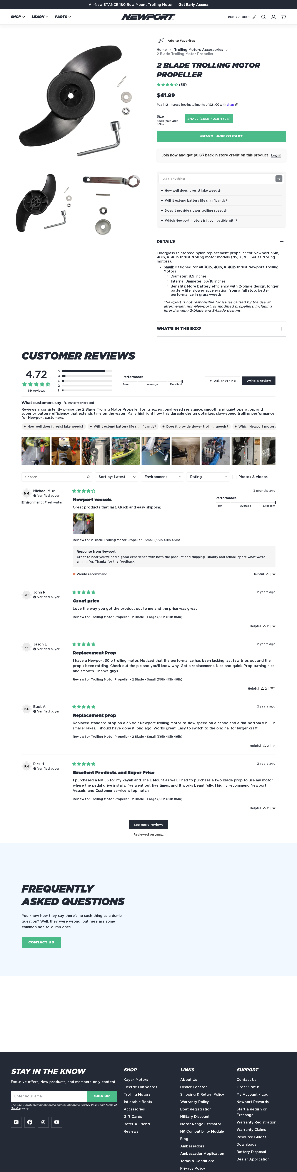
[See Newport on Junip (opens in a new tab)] (159, 834)
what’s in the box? (179, 329)
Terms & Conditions (197, 1161)
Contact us (41, 942)
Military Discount (195, 1117)
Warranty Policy (194, 1102)
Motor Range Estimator (200, 1124)
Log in (276, 155)
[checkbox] (253, 477)
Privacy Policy (89, 1105)
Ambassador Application (202, 1154)
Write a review (259, 381)
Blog (184, 1139)
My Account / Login (254, 1094)
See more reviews (149, 824)
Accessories (134, 1109)
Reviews (131, 1131)
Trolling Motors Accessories (198, 50)
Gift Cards (133, 1117)
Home (162, 50)
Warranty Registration (256, 1122)
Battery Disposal (251, 1152)
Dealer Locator (193, 1087)
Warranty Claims (251, 1130)
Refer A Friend (137, 1124)
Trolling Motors (137, 1094)
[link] (172, 84)
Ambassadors (192, 1146)
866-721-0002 (239, 17)
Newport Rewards (253, 1102)
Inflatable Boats (138, 1102)
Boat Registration (196, 1109)
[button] (18, 17)
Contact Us (246, 1080)
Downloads (246, 1144)
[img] (79, 403)
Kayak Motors (136, 1080)
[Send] (278, 178)
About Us (188, 1080)
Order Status (248, 1087)
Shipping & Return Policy (202, 1094)
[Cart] (284, 17)
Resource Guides (251, 1137)
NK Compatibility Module (202, 1131)
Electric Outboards (140, 1087)
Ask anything (225, 381)
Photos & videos (253, 477)
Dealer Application (253, 1159)
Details (166, 242)
